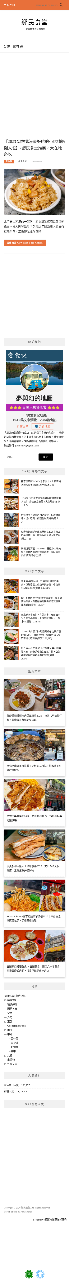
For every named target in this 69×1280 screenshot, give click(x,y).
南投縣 (14, 1042)
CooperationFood (16, 1025)
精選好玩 (12, 1004)
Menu (11, 5)
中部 (9, 1034)
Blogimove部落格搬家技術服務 (50, 1219)
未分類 (11, 1059)
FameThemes (27, 1211)
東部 (9, 1021)
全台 (9, 1012)
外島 (9, 1017)
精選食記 (12, 1000)
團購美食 (12, 1008)
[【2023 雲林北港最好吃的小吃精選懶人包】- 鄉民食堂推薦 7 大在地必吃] (34, 191)
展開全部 (9, 996)
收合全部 (20, 996)
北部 (9, 1055)
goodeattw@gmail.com (27, 445)
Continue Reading (30, 243)
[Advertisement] (34, 99)
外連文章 (12, 1064)
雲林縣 (9, 161)
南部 (9, 1030)
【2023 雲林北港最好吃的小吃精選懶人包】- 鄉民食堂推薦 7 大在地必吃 (34, 148)
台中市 (14, 1051)
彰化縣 (14, 1047)
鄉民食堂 (34, 22)
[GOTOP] (40, 1274)
